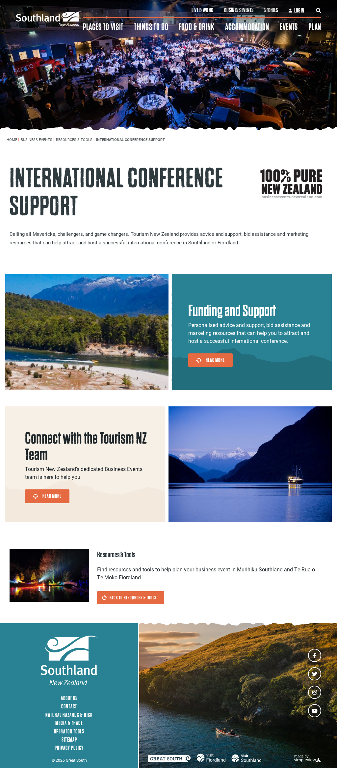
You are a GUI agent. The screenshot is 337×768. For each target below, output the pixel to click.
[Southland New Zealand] (49, 19)
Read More (215, 360)
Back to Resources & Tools (133, 597)
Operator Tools (69, 731)
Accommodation (247, 27)
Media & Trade (69, 723)
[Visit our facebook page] (314, 655)
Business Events (239, 10)
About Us (69, 698)
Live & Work (202, 10)
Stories (271, 10)
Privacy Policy (69, 747)
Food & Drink (196, 27)
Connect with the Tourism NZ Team (86, 446)
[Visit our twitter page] (314, 674)
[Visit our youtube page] (315, 711)
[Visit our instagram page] (314, 692)
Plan (314, 27)
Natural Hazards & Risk (69, 714)
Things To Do (151, 27)
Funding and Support (232, 310)
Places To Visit (103, 27)
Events (289, 27)
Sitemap (69, 739)
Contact (69, 706)
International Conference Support (131, 139)
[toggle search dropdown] (318, 10)
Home (13, 139)
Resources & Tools (75, 139)
